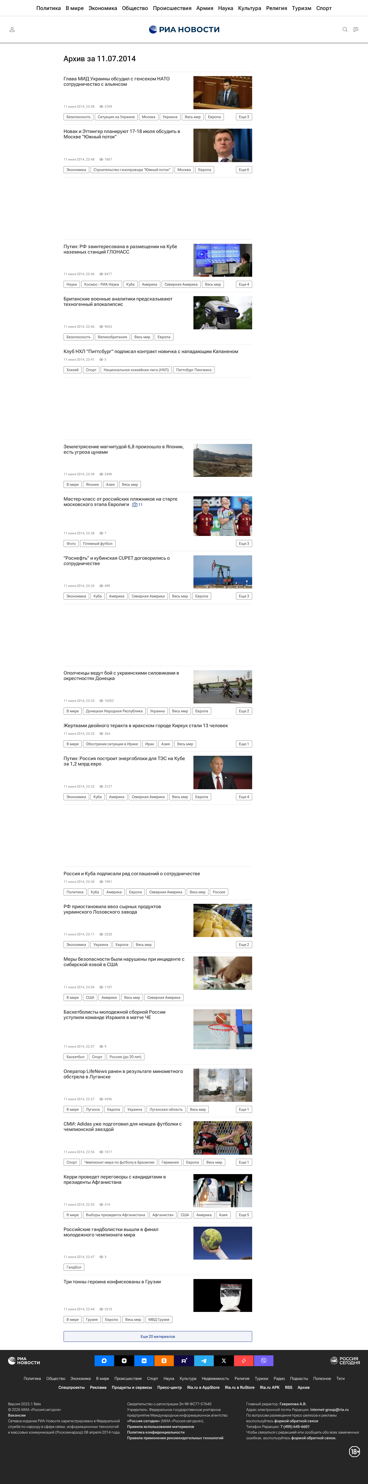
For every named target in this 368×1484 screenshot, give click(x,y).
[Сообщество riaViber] (263, 1360)
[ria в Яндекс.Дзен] (124, 1360)
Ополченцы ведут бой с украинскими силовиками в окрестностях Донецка (121, 675)
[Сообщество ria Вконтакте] (144, 1360)
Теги (340, 1378)
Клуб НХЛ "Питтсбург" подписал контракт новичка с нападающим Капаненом (151, 351)
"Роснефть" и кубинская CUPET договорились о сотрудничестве (117, 560)
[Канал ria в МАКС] (104, 1360)
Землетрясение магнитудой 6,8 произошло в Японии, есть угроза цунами (124, 449)
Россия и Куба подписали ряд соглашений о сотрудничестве (132, 873)
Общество (55, 1378)
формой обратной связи (296, 1421)
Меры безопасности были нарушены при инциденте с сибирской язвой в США (124, 961)
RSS (288, 1387)
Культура (188, 1378)
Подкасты (299, 1378)
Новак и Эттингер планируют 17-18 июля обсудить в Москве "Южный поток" (122, 134)
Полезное (322, 1378)
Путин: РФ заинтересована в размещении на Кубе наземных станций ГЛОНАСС (120, 249)
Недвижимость (215, 1378)
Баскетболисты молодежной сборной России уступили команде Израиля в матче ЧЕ (114, 1014)
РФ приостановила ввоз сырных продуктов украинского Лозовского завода (112, 909)
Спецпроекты (71, 1387)
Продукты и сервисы (132, 1387)
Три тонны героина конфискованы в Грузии (112, 1281)
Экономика (81, 1378)
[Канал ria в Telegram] (204, 1360)
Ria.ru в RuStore (240, 1387)
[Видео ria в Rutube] (184, 1360)
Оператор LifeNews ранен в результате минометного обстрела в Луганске (123, 1074)
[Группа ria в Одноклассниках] (164, 1360)
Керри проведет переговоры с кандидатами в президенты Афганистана (115, 1179)
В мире (102, 1378)
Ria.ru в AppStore (203, 1387)
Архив (304, 1387)
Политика (32, 1378)
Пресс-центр (169, 1387)
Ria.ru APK (270, 1387)
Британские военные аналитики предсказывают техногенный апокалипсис (118, 301)
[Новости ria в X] (224, 1360)
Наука (169, 1378)
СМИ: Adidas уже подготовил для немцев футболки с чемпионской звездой (123, 1126)
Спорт (152, 1378)
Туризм (261, 1378)
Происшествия (128, 1378)
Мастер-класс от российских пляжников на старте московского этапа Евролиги (121, 501)
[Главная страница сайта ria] (184, 29)
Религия (242, 1378)
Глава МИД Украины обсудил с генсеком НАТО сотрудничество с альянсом (117, 81)
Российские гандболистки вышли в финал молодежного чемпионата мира (111, 1232)
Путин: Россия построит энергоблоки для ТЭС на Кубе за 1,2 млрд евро (124, 761)
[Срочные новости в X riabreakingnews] (244, 1360)
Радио (279, 1378)
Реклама (98, 1387)
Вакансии (17, 1415)
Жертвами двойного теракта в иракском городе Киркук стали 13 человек (146, 725)
